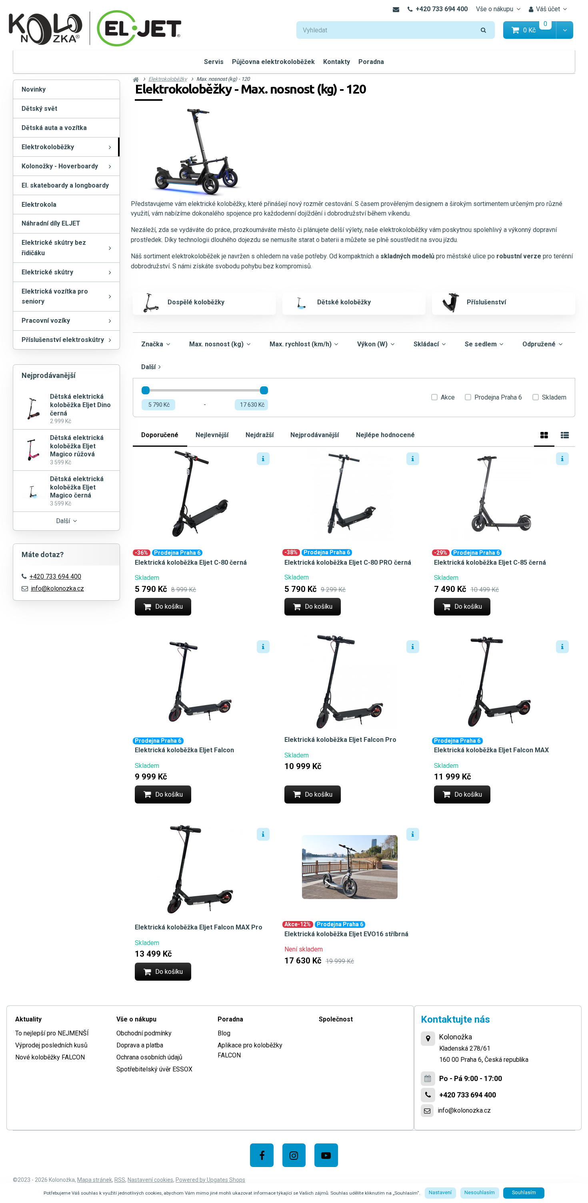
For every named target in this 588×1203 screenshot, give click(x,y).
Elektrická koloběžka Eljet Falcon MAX (491, 750)
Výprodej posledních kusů (51, 1045)
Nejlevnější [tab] (212, 435)
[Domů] (95, 27)
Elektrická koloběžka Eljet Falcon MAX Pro (198, 927)
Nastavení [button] (440, 1192)
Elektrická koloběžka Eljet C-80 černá (191, 562)
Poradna (371, 62)
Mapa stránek (94, 1180)
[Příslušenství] (450, 302)
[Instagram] (294, 1155)
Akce (448, 397)
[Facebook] (262, 1155)
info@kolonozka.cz (57, 588)
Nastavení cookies (150, 1180)
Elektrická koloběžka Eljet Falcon (184, 750)
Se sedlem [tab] (481, 344)
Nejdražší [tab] (260, 435)
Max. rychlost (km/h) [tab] (301, 344)
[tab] (544, 434)
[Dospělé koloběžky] (151, 303)
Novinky (34, 89)
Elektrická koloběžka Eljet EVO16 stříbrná (346, 934)
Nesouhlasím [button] (479, 1192)
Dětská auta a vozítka (54, 128)
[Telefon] (428, 1095)
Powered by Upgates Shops (210, 1180)
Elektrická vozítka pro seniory (55, 297)
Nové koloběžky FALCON (50, 1057)
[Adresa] (428, 1038)
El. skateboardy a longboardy (65, 185)
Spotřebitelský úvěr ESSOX (154, 1069)
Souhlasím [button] (524, 1192)
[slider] (146, 390)
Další (63, 521)
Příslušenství (486, 302)
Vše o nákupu (494, 9)
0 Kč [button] (540, 29)
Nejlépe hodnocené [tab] (385, 435)
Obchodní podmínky (144, 1033)
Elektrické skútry (47, 272)
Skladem (554, 397)
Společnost (336, 1019)
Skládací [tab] (426, 344)
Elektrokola (39, 204)
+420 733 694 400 (442, 9)
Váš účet (548, 9)
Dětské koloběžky (344, 302)
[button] (564, 30)
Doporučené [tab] (159, 435)
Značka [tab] (152, 344)
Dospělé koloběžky (196, 302)
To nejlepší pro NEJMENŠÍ (52, 1033)
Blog (224, 1033)
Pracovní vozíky (46, 320)
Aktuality (28, 1019)
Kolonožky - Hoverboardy (60, 166)
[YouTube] (326, 1155)
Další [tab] (148, 367)
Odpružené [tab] (539, 344)
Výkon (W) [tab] (372, 344)
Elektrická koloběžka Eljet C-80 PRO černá (347, 562)
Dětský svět (39, 108)
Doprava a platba (139, 1045)
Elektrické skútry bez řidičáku (54, 248)
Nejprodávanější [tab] (314, 435)
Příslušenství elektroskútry (63, 340)
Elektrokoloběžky (48, 147)
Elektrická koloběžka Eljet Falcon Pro (340, 739)
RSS (119, 1180)
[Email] (395, 9)
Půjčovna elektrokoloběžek (273, 62)
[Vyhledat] (483, 30)
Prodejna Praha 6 (498, 397)
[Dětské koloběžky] (301, 303)
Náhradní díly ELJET (51, 223)
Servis (214, 62)
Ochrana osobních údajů (149, 1057)
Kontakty (336, 62)
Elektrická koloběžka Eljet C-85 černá (490, 562)
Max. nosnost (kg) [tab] (216, 344)
